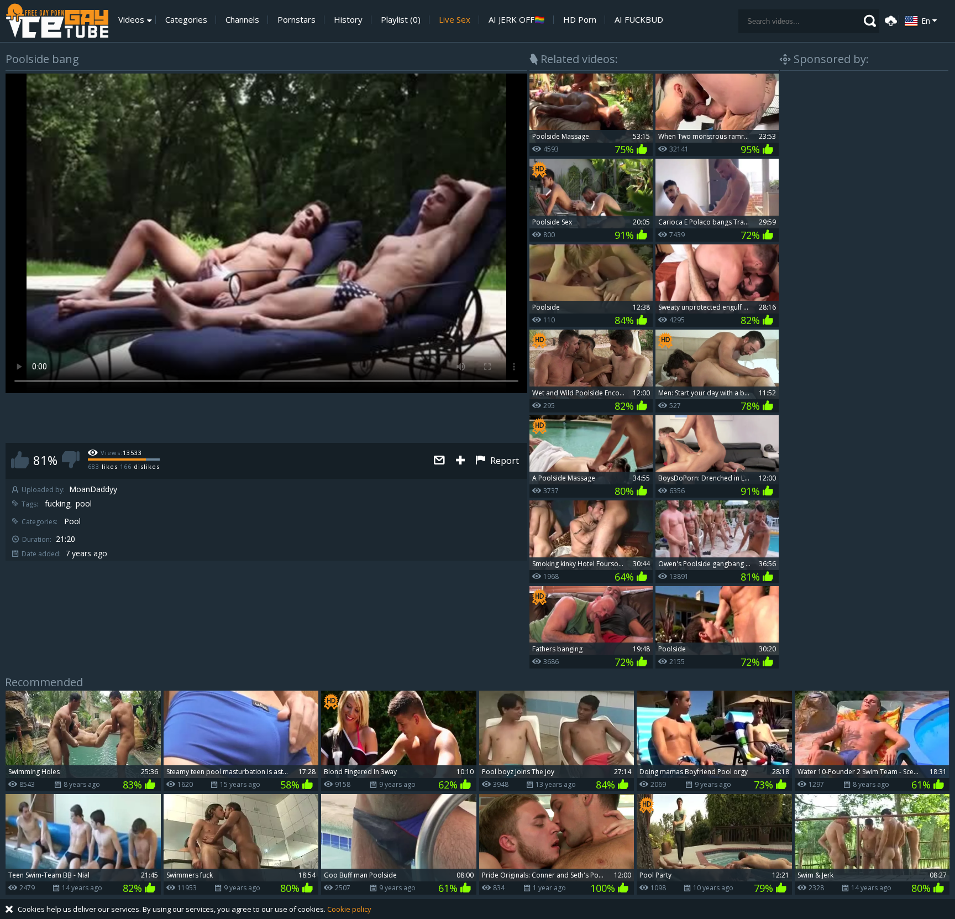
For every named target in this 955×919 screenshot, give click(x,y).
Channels (242, 19)
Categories (186, 19)
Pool (72, 521)
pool (84, 504)
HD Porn (579, 19)
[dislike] (71, 460)
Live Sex (454, 19)
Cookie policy (349, 909)
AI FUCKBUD (639, 19)
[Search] (869, 21)
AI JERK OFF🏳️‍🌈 (517, 19)
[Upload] (889, 19)
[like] (20, 460)
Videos (131, 19)
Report (503, 461)
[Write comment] (439, 461)
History (348, 19)
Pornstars (296, 19)
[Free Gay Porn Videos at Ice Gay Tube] (57, 21)
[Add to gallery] (460, 461)
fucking (57, 504)
